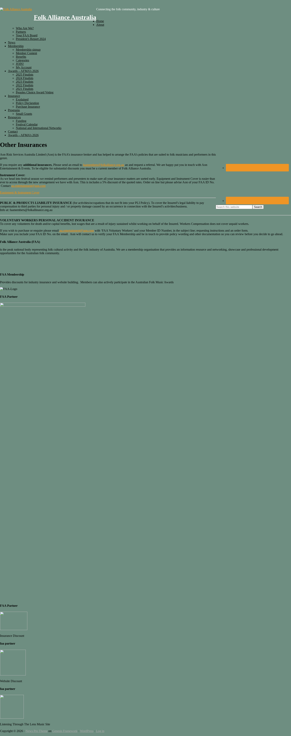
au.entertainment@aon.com (28, 185)
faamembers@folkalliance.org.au (103, 164)
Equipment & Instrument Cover (19, 192)
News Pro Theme (37, 731)
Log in (100, 731)
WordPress (86, 731)
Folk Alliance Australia (65, 17)
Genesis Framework (64, 731)
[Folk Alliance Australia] (16, 9)
